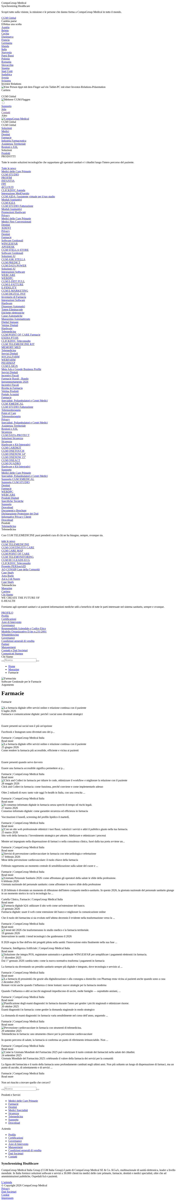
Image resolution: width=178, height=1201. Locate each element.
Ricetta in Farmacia (12, 388)
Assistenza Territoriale (13, 143)
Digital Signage (9, 322)
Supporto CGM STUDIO (15, 482)
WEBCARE (8, 275)
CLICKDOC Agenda (13, 190)
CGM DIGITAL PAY (13, 293)
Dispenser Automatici (13, 306)
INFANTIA (8, 180)
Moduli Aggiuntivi (11, 199)
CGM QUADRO (11, 463)
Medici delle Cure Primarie (16, 171)
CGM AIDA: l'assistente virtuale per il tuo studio (28, 196)
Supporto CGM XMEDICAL (17, 479)
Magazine (6, 588)
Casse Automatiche (11, 315)
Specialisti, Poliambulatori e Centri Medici (24, 400)
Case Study (7, 572)
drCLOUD (7, 187)
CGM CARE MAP (12, 550)
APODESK (8, 246)
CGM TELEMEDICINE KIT (18, 344)
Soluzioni (6, 128)
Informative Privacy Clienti (16, 516)
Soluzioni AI (8, 256)
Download (7, 507)
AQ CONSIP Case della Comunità (20, 569)
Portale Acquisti (10, 394)
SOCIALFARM (10, 356)
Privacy (5, 215)
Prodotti (5, 153)
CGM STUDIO (10, 174)
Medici (5, 131)
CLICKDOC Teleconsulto (16, 340)
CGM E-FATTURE (12, 284)
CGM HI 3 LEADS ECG (15, 560)
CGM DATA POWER (13, 265)
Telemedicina (8, 331)
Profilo (5, 615)
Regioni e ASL (9, 146)
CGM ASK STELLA (13, 259)
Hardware (6, 303)
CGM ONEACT (10, 460)
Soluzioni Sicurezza (12, 438)
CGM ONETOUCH (12, 450)
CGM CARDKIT (11, 447)
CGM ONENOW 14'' (13, 453)
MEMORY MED (11, 347)
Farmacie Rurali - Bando (15, 378)
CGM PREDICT (10, 262)
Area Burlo (7, 575)
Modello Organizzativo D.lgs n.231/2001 (24, 631)
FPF (3, 183)
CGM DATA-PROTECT (15, 435)
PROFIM (6, 177)
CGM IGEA (8, 202)
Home (11, 666)
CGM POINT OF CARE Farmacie (20, 334)
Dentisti (5, 134)
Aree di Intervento (11, 622)
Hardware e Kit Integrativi (15, 444)
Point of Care (8, 413)
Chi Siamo (7, 594)
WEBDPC (7, 278)
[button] (89, 122)
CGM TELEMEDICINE (15, 544)
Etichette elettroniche (12, 312)
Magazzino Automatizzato (15, 318)
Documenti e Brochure (13, 510)
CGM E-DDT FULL (13, 281)
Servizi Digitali (9, 353)
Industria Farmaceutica (13, 140)
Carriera (5, 591)
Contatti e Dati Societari (14, 650)
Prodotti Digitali (10, 497)
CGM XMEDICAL (12, 403)
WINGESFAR (9, 243)
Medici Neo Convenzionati (16, 221)
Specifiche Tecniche (12, 501)
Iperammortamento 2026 (14, 381)
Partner (5, 644)
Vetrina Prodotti (10, 391)
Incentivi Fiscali (10, 375)
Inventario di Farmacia (13, 296)
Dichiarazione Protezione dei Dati (19, 513)
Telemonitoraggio (11, 410)
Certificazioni (8, 619)
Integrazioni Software (13, 271)
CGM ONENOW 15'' (13, 457)
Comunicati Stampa (12, 653)
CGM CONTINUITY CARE (17, 547)
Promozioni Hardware (13, 212)
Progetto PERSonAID (13, 566)
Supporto (6, 469)
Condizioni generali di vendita (17, 640)
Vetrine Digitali (9, 325)
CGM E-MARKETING (14, 290)
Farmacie (6, 137)
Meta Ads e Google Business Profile (21, 369)
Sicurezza (6, 432)
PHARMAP (8, 362)
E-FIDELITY (9, 287)
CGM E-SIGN (9, 366)
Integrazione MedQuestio (15, 193)
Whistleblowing (10, 634)
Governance (8, 625)
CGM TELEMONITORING (17, 556)
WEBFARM (8, 359)
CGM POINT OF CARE (15, 553)
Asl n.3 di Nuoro (10, 578)
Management (8, 647)
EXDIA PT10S (9, 337)
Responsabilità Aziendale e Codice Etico (23, 628)
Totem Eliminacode (12, 309)
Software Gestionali (12, 240)
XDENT (6, 227)
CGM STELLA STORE (15, 249)
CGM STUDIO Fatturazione (17, 205)
